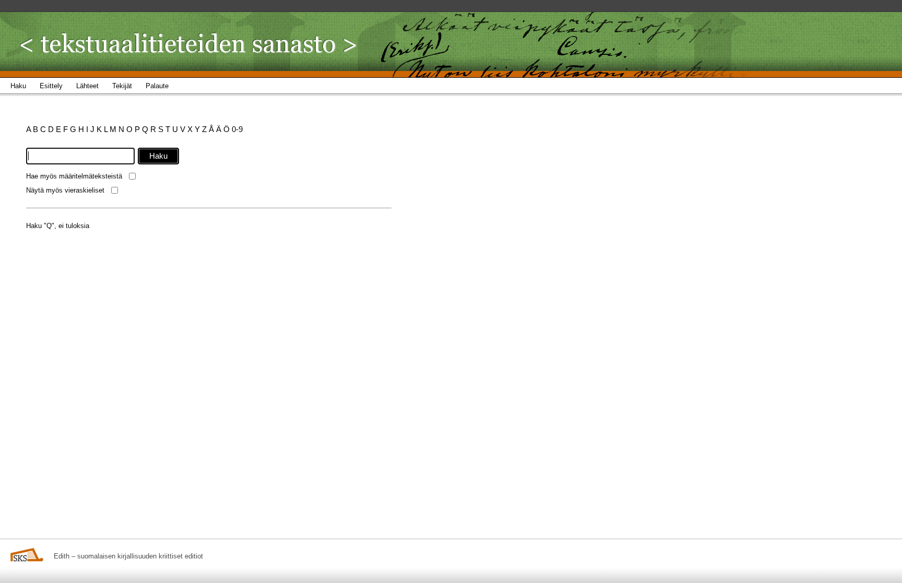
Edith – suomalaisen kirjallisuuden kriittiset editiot (128, 556)
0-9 (237, 129)
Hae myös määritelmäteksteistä (74, 176)
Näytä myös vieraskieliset (65, 190)
